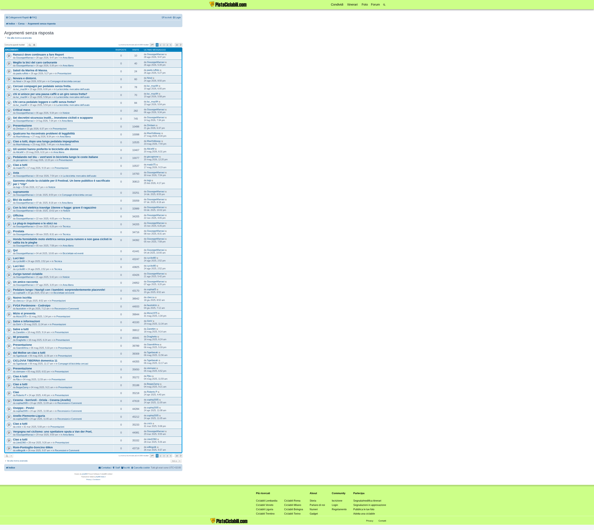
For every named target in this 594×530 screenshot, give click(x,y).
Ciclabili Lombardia (266, 500)
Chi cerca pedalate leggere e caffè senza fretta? (44, 101)
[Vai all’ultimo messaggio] (166, 54)
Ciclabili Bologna (293, 509)
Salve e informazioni (26, 321)
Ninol (18, 81)
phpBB (84, 474)
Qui (15, 250)
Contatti (382, 520)
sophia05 (20, 292)
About (313, 493)
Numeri (314, 509)
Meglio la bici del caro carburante (35, 62)
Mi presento (21, 336)
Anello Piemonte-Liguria (29, 415)
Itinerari (352, 4)
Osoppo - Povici (23, 407)
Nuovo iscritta (22, 297)
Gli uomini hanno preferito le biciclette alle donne (45, 149)
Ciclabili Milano (292, 505)
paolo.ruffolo (22, 73)
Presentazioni (64, 73)
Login (335, 505)
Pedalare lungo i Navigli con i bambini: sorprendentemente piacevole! (59, 289)
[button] (152, 45)
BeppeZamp (22, 387)
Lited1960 (21, 442)
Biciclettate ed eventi (73, 253)
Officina (18, 215)
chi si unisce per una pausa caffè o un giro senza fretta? (50, 94)
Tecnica (66, 218)
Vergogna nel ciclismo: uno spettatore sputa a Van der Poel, (52, 431)
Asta (16, 172)
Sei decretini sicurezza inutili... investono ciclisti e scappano (53, 117)
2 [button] (160, 44)
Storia (313, 500)
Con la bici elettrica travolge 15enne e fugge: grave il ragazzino (54, 207)
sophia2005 (22, 403)
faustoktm (21, 308)
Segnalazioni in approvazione (369, 505)
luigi (18, 187)
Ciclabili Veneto (264, 505)
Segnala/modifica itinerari (367, 500)
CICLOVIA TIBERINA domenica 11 (35, 360)
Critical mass (21, 109)
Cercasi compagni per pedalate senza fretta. (42, 86)
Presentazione (22, 125)
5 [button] (170, 44)
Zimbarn (20, 128)
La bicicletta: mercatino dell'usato (73, 89)
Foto (365, 4)
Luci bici (18, 258)
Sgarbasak (21, 355)
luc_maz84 (21, 89)
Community (338, 493)
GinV (18, 324)
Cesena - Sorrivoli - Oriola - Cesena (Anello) (42, 400)
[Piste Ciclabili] (228, 4)
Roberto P (21, 395)
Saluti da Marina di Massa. (30, 70)
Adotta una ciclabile (364, 513)
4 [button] (167, 44)
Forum (375, 4)
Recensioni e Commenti (66, 308)
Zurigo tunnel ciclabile (28, 274)
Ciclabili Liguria (264, 509)
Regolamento (339, 509)
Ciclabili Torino (292, 513)
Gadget (314, 513)
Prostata (18, 231)
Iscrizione (337, 500)
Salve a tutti (21, 329)
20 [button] (177, 44)
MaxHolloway (23, 136)
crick (18, 426)
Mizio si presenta (24, 313)
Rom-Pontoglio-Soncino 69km (33, 447)
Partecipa (358, 493)
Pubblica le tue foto (363, 509)
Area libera (68, 57)
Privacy (369, 520)
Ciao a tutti (20, 164)
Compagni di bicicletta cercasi (65, 81)
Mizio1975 (21, 316)
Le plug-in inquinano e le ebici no (35, 223)
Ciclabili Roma (292, 500)
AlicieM (20, 152)
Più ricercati (263, 493)
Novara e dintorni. (25, 78)
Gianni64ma (22, 348)
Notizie (66, 113)
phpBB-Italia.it (100, 477)
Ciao (16, 392)
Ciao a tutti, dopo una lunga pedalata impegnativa (46, 141)
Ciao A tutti (20, 376)
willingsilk (21, 450)
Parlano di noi (317, 505)
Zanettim (20, 332)
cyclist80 (20, 261)
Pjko (18, 379)
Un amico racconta (25, 281)
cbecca (20, 300)
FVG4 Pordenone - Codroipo (31, 305)
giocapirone (22, 160)
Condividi (337, 4)
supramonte (21, 191)
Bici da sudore (22, 199)
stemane (20, 371)
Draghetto (21, 340)
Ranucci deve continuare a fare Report (38, 54)
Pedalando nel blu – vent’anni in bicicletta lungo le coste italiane (55, 157)
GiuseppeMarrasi (25, 57)
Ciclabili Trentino (265, 513)
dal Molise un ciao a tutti (29, 352)
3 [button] (163, 44)
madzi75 (20, 168)
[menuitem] (33, 17)
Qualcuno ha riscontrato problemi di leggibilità (44, 133)
